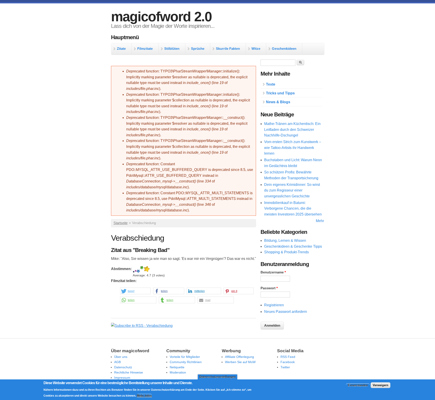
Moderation (178, 372)
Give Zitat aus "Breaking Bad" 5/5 (147, 269)
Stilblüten (171, 48)
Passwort (269, 288)
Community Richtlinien (186, 362)
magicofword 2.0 (161, 16)
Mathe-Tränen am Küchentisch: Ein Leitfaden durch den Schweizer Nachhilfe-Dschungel (292, 129)
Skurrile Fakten (228, 48)
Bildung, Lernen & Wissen (285, 240)
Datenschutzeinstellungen (217, 376)
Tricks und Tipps (280, 93)
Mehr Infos (144, 395)
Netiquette (177, 367)
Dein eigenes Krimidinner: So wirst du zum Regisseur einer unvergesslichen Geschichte (292, 190)
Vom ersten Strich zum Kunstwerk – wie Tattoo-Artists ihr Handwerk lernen (292, 147)
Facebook (287, 362)
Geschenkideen (284, 48)
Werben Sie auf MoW (240, 362)
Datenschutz (123, 367)
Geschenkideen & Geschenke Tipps (293, 246)
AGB (117, 362)
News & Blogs (278, 102)
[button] (135, 291)
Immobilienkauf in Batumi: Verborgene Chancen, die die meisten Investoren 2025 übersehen (293, 208)
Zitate (121, 48)
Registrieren (274, 305)
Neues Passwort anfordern (285, 312)
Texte (270, 84)
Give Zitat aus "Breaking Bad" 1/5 (134, 269)
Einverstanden (358, 385)
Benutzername (273, 272)
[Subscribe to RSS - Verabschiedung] (142, 326)
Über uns (120, 357)
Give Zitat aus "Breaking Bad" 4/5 (142, 269)
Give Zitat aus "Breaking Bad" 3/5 (138, 269)
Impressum (122, 377)
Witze (255, 48)
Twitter (285, 367)
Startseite (121, 223)
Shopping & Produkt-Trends (286, 252)
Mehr (320, 221)
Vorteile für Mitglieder (185, 357)
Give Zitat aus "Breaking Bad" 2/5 (136, 269)
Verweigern (380, 385)
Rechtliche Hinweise (128, 372)
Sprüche (197, 48)
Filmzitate (145, 48)
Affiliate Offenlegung (239, 357)
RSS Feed (287, 357)
